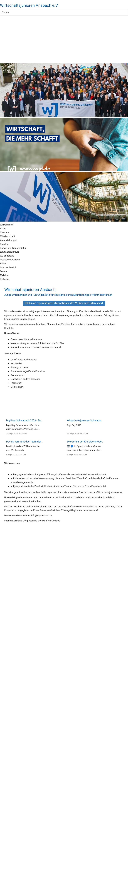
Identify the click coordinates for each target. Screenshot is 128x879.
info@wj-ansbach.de (41, 515)
